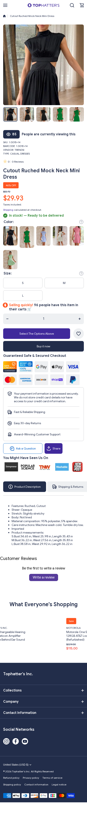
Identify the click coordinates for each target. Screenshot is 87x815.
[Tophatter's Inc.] (43, 5)
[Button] (81, 222)
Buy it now (43, 346)
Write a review (43, 577)
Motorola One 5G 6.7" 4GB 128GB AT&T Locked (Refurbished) (58, 635)
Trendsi (19, 149)
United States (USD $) (16, 764)
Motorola (47, 627)
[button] (82, 5)
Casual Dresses (20, 153)
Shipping (8, 209)
